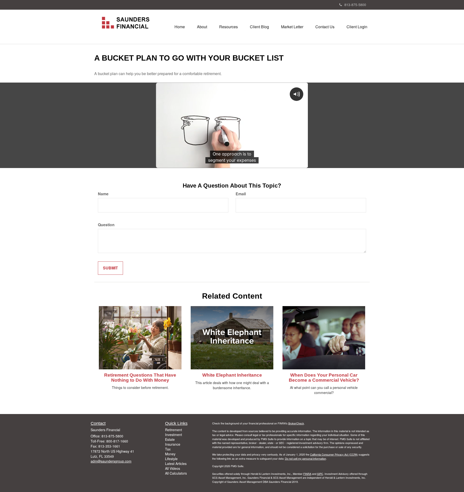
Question (106, 224)
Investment (173, 434)
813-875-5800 (355, 4)
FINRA (307, 474)
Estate (170, 439)
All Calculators (176, 473)
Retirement (173, 429)
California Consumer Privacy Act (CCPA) (334, 454)
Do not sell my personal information (305, 458)
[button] (202, 27)
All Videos (172, 468)
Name (103, 194)
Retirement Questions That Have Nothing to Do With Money (140, 378)
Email (241, 194)
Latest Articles (176, 463)
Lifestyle (171, 458)
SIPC (320, 474)
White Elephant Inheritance (232, 375)
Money (170, 453)
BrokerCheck (296, 423)
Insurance (172, 444)
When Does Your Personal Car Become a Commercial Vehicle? (324, 378)
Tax (168, 449)
